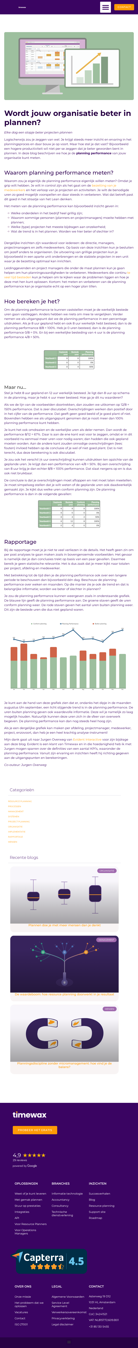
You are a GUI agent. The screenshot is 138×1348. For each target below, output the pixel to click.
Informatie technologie (67, 1193)
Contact (20, 1318)
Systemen (13, 816)
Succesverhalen (99, 1193)
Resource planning (20, 801)
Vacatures (21, 1312)
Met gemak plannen (28, 1199)
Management (16, 811)
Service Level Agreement (60, 1304)
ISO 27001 (21, 1324)
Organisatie (15, 826)
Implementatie (16, 831)
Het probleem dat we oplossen (29, 1304)
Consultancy (60, 1205)
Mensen (12, 842)
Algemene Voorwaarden (68, 1296)
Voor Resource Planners (31, 1224)
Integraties (22, 1212)
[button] (105, 7)
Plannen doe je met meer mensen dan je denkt (64, 925)
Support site (97, 1212)
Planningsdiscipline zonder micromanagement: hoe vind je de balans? (64, 1065)
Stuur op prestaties (28, 1205)
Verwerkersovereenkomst (68, 1312)
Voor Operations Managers (25, 1232)
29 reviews (20, 1160)
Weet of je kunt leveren (30, 1193)
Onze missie (23, 1296)
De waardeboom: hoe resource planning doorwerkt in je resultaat (64, 994)
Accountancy (61, 1199)
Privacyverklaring (63, 1318)
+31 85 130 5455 (99, 1326)
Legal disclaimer (62, 1324)
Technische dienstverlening (62, 1213)
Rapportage (15, 837)
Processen (14, 806)
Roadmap (95, 1218)
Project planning (19, 821)
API (17, 1218)
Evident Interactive (87, 739)
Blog (92, 1199)
